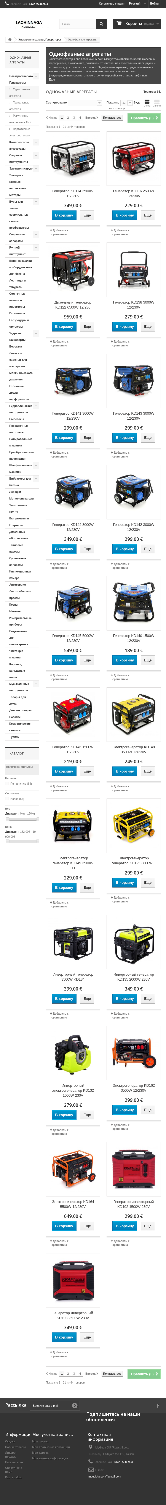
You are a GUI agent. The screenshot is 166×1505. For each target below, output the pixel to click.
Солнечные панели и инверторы (17, 300)
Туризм (14, 737)
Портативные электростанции (19, 132)
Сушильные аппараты (17, 561)
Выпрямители (19, 518)
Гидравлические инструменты (20, 409)
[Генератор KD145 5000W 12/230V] (73, 603)
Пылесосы (16, 419)
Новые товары (15, 1447)
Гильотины (17, 313)
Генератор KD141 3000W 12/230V (73, 415)
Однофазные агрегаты (19, 92)
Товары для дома (17, 700)
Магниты (15, 611)
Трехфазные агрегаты (19, 106)
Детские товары (20, 710)
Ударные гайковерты (17, 336)
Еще (52, 79)
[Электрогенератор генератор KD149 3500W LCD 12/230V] (73, 826)
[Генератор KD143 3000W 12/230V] (134, 381)
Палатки (15, 717)
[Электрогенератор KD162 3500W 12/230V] (134, 1053)
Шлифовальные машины (20, 469)
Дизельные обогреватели (18, 535)
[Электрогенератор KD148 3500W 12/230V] (134, 715)
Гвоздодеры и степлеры (19, 323)
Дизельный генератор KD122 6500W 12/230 (72, 304)
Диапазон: (12, 813)
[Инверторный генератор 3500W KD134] (73, 942)
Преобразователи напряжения (21, 455)
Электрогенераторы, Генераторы (23, 79)
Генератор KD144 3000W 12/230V (73, 527)
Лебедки (15, 491)
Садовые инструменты (18, 158)
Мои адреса (40, 1452)
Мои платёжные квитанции (51, 1447)
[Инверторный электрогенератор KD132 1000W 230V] (73, 1053)
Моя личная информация (50, 1458)
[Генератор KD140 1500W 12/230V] (134, 603)
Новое (17, 798)
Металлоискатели (21, 498)
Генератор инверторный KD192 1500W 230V (133, 1204)
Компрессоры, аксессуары (19, 145)
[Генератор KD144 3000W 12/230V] (73, 492)
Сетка (147, 105)
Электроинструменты (24, 168)
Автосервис (17, 584)
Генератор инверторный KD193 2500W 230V (73, 1315)
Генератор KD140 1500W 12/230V (133, 638)
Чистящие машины (16, 654)
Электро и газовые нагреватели (17, 182)
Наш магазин (14, 1462)
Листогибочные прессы (20, 595)
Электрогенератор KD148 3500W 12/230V (134, 749)
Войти (154, 3)
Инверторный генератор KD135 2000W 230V (133, 976)
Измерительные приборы (20, 621)
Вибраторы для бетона (20, 482)
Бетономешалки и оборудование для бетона (20, 267)
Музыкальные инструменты (19, 687)
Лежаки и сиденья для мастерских (18, 360)
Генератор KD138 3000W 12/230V (133, 304)
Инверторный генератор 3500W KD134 (73, 976)
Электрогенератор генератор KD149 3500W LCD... (73, 863)
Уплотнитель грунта (18, 508)
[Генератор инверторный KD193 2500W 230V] (73, 1280)
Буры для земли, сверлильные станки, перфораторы (19, 214)
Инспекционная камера (20, 575)
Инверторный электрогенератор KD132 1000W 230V (73, 1090)
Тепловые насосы (16, 548)
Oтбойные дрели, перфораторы (19, 393)
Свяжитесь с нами (111, 3)
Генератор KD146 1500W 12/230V (73, 749)
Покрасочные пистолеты (18, 429)
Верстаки (15, 346)
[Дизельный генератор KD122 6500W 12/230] (73, 270)
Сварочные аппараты (17, 237)
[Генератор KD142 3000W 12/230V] (134, 492)
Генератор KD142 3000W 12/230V (133, 527)
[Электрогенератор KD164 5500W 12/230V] (73, 1169)
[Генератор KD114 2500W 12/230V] (73, 159)
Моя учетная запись (52, 1434)
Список (157, 105)
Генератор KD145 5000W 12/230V (73, 638)
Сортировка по (56, 102)
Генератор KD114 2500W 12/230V (72, 193)
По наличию (21, 783)
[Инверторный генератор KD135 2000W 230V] (134, 942)
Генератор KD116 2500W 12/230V (133, 193)
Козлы (13, 604)
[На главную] (10, 39)
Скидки (10, 1441)
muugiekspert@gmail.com (104, 1476)
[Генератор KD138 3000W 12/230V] (134, 270)
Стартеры (16, 525)
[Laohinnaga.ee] (29, 23)
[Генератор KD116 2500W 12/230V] (134, 159)
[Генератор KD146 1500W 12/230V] (73, 715)
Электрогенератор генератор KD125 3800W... (134, 860)
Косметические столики (19, 727)
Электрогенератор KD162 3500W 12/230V (134, 1088)
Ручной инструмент (17, 251)
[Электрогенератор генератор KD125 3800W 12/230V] (134, 826)
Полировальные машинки (20, 442)
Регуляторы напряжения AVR (20, 119)
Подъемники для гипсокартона (18, 638)
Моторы (15, 195)
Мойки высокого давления (21, 376)
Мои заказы (40, 1441)
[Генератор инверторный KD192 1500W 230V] (134, 1169)
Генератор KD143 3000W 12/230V (133, 415)
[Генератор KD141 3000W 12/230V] (73, 381)
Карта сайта (13, 1477)
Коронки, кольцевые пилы (17, 671)
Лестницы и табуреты (17, 284)
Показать (113, 102)
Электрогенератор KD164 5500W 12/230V (73, 1204)
